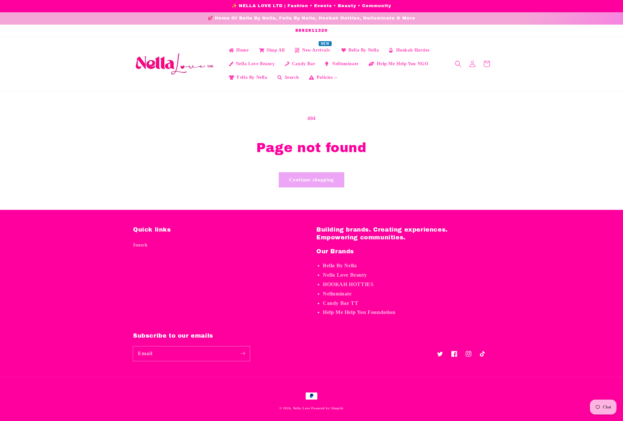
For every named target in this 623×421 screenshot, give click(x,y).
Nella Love (301, 408)
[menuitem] (238, 50)
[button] (458, 64)
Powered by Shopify (327, 408)
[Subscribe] (243, 353)
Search (140, 245)
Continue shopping (311, 179)
